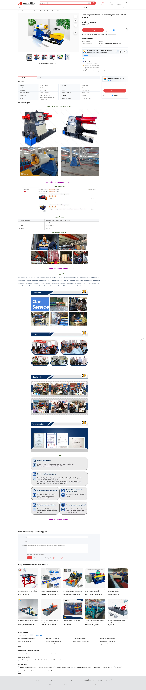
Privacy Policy (95, 684)
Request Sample (112, 34)
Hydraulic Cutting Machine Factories (82, 667)
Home (19, 10)
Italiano (65, 680)
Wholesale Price (75, 679)
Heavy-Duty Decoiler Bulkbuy (47, 671)
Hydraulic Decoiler (23, 671)
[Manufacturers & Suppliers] (26, 3)
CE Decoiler (118, 667)
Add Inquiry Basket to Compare (49, 63)
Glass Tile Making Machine (25, 660)
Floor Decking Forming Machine (107, 641)
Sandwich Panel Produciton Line (53, 641)
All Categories (23, 7)
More (19, 673)
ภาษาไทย (98, 680)
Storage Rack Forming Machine (80, 644)
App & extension (109, 7)
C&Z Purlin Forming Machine (79, 638)
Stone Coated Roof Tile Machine (53, 644)
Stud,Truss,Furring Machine (24, 641)
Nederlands (76, 680)
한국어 (85, 680)
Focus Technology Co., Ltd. (63, 684)
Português (48, 680)
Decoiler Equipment (107, 667)
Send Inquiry (93, 30)
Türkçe (102, 680)
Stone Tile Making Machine (41, 660)
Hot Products (35, 679)
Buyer (92, 7)
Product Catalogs (39, 635)
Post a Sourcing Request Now (60, 558)
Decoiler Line (34, 671)
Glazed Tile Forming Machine (52, 638)
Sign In (84, 71)
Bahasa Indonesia (115, 680)
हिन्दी (93, 680)
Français (53, 680)
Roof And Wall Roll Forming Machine (26, 638)
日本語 (89, 680)
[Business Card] (125, 84)
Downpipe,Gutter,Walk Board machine (27, 644)
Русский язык (59, 680)
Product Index (99, 679)
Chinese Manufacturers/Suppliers (55, 679)
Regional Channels (91, 679)
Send (30, 557)
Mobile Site (106, 679)
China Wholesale (66, 679)
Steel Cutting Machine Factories (63, 667)
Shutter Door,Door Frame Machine (81, 641)
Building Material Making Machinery (47, 10)
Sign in (126, 4)
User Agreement (81, 684)
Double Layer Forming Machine (107, 638)
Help (101, 7)
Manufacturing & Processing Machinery (30, 10)
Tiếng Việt (108, 680)
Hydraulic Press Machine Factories (27, 667)
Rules (126, 7)
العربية (81, 680)
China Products (43, 679)
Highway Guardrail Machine (106, 644)
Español (42, 680)
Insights (111, 679)
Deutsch (70, 680)
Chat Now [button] (117, 30)
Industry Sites (83, 679)
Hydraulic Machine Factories (45, 667)
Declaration (88, 684)
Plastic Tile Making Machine (57, 660)
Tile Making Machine (61, 10)
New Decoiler (97, 667)
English (37, 680)
